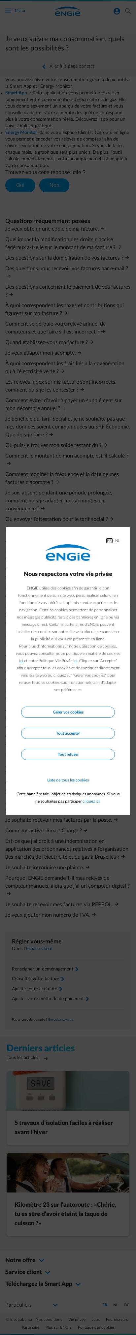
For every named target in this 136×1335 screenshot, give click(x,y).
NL (117, 541)
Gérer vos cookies (68, 712)
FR (109, 541)
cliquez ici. (92, 801)
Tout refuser (68, 754)
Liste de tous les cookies (68, 780)
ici (21, 661)
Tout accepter (68, 733)
